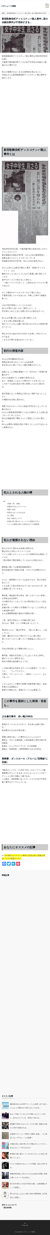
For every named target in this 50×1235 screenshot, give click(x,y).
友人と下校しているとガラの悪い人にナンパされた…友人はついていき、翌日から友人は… (28, 1116)
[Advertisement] (25, 115)
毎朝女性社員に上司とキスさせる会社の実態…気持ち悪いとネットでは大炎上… (28, 1175)
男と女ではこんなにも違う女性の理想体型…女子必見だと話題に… (28, 1195)
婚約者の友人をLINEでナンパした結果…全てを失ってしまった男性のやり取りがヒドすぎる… (29, 1106)
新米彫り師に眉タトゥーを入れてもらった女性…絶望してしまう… (28, 1156)
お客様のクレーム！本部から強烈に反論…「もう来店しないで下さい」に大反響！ (28, 1136)
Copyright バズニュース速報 (25, 1232)
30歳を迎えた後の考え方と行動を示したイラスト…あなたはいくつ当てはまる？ (29, 1146)
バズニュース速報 (8, 6)
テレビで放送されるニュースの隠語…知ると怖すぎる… (28, 1165)
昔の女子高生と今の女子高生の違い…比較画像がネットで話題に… (28, 1185)
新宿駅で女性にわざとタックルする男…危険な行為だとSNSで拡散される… (28, 1126)
